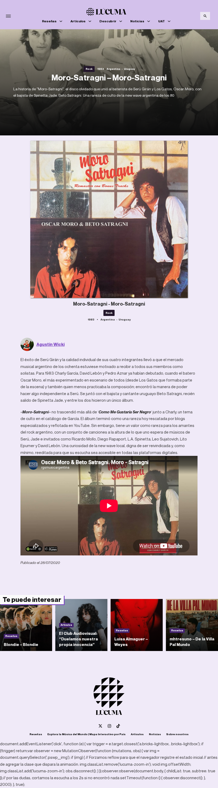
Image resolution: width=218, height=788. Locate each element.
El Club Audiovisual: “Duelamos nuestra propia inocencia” (78, 639)
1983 (100, 68)
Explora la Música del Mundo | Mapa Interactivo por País (86, 734)
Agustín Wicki (50, 344)
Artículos (78, 21)
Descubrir (107, 21)
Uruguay (129, 68)
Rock (89, 68)
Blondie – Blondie (21, 644)
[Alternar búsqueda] (205, 16)
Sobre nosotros (177, 734)
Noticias (137, 21)
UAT (161, 21)
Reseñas (49, 21)
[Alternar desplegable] (60, 21)
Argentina (113, 68)
